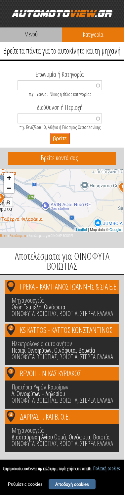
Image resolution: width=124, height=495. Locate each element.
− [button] (9, 188)
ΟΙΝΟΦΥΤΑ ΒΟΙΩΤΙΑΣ (34, 313)
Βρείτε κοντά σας (59, 157)
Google (115, 229)
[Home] (62, 14)
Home (3, 235)
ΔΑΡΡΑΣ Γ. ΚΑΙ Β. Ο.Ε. (45, 416)
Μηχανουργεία (28, 300)
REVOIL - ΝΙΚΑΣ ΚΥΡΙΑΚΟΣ (50, 373)
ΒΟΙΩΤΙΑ (68, 313)
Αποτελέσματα (18, 235)
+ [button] (9, 178)
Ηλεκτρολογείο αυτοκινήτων (42, 343)
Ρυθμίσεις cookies (25, 484)
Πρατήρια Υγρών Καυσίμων (40, 386)
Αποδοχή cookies (72, 484)
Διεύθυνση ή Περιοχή (60, 107)
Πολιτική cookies (106, 468)
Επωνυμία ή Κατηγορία (59, 74)
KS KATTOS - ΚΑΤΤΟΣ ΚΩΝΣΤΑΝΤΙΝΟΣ (66, 330)
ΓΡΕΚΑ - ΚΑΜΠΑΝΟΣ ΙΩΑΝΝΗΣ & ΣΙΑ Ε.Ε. (69, 286)
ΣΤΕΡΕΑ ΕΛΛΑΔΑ (96, 313)
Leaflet (81, 229)
